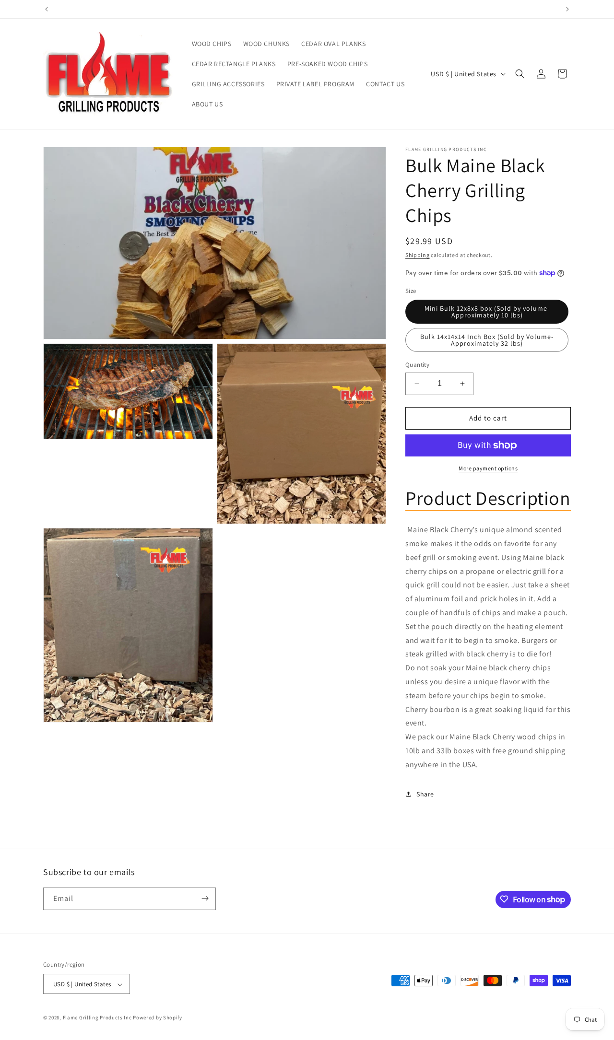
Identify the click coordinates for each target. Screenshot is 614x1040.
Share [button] (425, 794)
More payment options (488, 468)
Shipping (417, 254)
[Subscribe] (204, 898)
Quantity (417, 365)
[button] (520, 73)
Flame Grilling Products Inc (97, 1018)
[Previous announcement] (46, 9)
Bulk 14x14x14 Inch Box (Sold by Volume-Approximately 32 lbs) (487, 340)
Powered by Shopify (157, 1018)
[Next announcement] (567, 9)
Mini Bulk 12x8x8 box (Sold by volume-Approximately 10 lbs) (487, 311)
